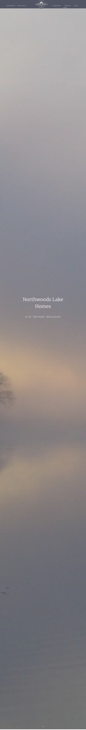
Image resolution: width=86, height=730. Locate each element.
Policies (65, 7)
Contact (76, 5)
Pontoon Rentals (57, 5)
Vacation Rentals (10, 5)
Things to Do (67, 5)
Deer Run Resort (21, 5)
